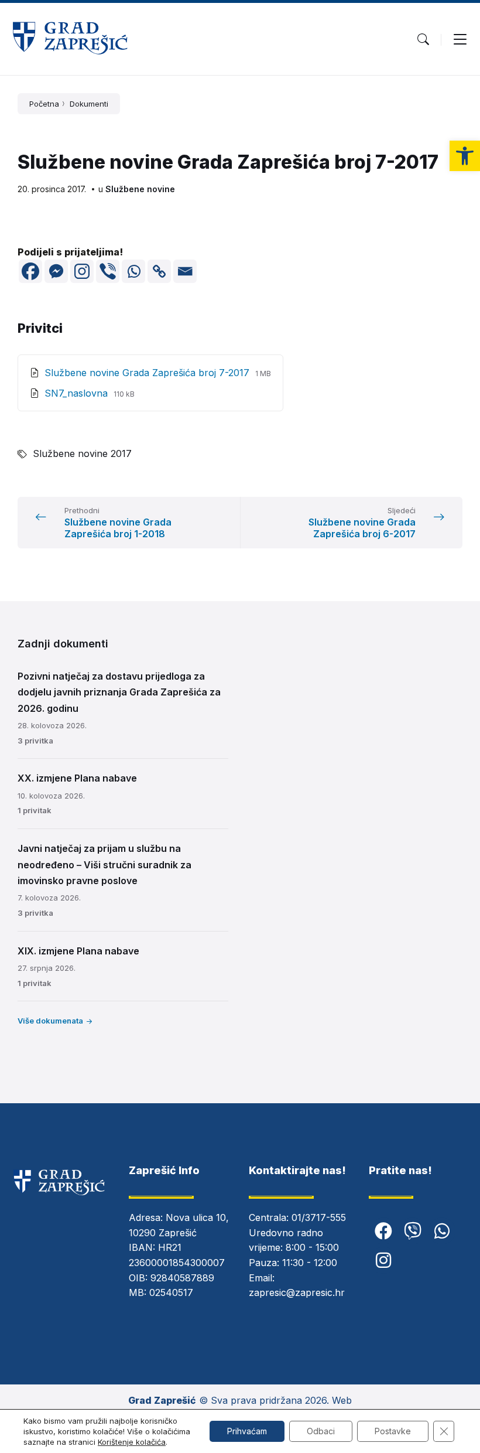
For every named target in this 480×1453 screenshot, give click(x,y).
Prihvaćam (247, 1431)
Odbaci (321, 1431)
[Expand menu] (460, 39)
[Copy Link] (159, 271)
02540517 (171, 1292)
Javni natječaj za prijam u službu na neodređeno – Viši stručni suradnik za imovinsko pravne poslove (104, 864)
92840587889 (182, 1278)
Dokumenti (89, 103)
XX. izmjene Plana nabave (77, 778)
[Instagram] (82, 271)
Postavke (393, 1431)
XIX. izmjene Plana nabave (78, 951)
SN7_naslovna (77, 393)
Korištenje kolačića (132, 1442)
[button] (465, 156)
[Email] (185, 271)
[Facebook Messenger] (56, 271)
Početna (44, 103)
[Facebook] (30, 271)
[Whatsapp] (133, 271)
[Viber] (107, 271)
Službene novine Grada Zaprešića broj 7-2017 (148, 372)
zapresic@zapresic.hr (297, 1292)
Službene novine (140, 189)
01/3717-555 (319, 1217)
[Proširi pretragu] (423, 39)
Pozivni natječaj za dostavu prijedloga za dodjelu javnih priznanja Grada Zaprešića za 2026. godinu (119, 692)
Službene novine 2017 (82, 453)
